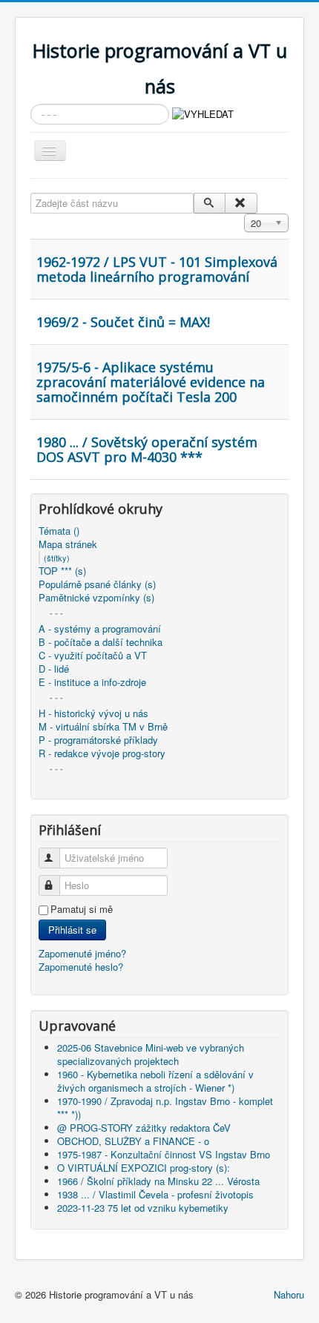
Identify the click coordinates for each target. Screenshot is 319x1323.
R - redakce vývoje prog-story (102, 753)
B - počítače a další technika (100, 642)
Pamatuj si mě (81, 909)
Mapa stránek (68, 544)
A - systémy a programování (100, 629)
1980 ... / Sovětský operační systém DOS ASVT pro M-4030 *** (146, 449)
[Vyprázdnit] (241, 203)
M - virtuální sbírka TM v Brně (103, 726)
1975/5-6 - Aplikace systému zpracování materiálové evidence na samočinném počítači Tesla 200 (150, 382)
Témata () (59, 531)
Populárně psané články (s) (97, 584)
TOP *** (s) (62, 571)
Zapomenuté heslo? (81, 967)
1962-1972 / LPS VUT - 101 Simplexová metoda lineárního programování (156, 269)
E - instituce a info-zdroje (92, 682)
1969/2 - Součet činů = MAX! (123, 322)
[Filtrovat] (210, 203)
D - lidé (54, 669)
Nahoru (289, 1294)
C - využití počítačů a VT (93, 655)
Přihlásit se (72, 930)
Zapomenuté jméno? (82, 953)
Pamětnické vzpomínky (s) (96, 597)
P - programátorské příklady (98, 740)
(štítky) (57, 558)
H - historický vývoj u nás (93, 713)
